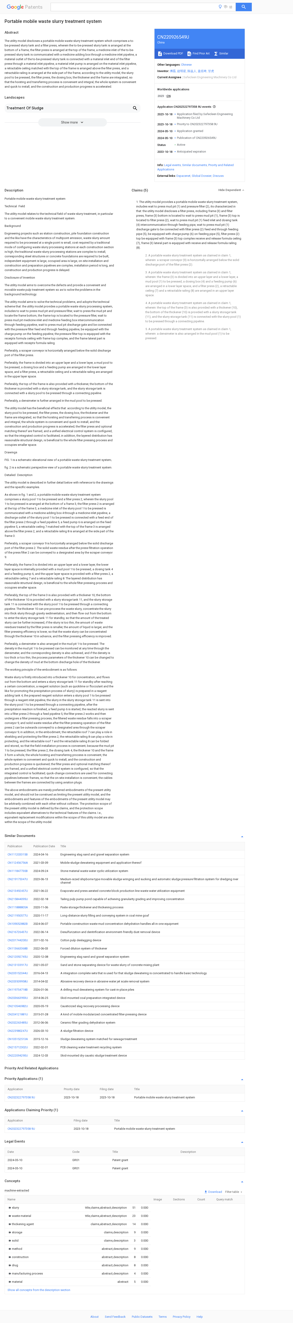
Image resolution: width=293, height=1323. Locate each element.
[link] (13, 1207)
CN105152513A (18, 1039)
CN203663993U (18, 998)
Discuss (218, 175)
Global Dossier (202, 175)
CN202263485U (18, 1022)
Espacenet (183, 175)
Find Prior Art (201, 53)
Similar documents (194, 165)
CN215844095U (18, 899)
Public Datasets (142, 1316)
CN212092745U (18, 956)
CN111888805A (18, 907)
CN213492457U (18, 891)
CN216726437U (18, 932)
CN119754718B (18, 989)
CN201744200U (18, 940)
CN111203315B (18, 854)
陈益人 (191, 71)
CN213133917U (18, 965)
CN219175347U (18, 879)
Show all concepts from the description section (39, 1290)
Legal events (172, 165)
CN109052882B (18, 923)
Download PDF (173, 53)
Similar (223, 53)
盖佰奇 (202, 71)
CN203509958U (18, 981)
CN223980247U (18, 1031)
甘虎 (211, 71)
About (94, 1316)
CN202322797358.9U (21, 1097)
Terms (163, 1316)
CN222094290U (18, 1055)
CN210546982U (18, 1006)
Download (215, 1192)
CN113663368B (18, 948)
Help (200, 1316)
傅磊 (173, 71)
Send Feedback (115, 1316)
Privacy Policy (181, 1316)
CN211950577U (18, 915)
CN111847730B (18, 871)
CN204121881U (18, 1014)
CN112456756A (18, 862)
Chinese (186, 64)
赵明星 (181, 71)
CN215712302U (18, 1047)
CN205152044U (18, 973)
